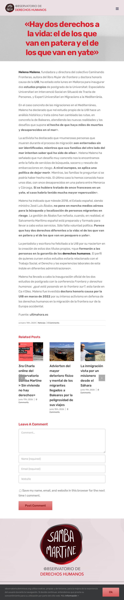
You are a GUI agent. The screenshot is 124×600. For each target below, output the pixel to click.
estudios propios (35, 87)
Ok (111, 592)
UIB (36, 82)
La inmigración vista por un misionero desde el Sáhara (92, 375)
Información (71, 595)
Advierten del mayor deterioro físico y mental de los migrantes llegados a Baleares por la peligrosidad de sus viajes (61, 385)
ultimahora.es (39, 314)
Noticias (41, 323)
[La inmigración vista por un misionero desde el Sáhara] (93, 351)
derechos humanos (76, 253)
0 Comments (53, 323)
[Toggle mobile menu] (117, 8)
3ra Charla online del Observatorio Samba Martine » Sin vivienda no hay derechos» (30, 380)
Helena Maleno (29, 72)
